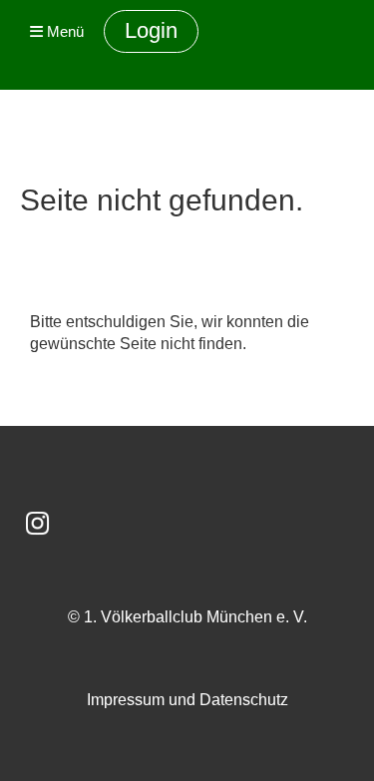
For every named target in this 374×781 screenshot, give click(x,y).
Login (151, 30)
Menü (63, 31)
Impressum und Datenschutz (187, 699)
